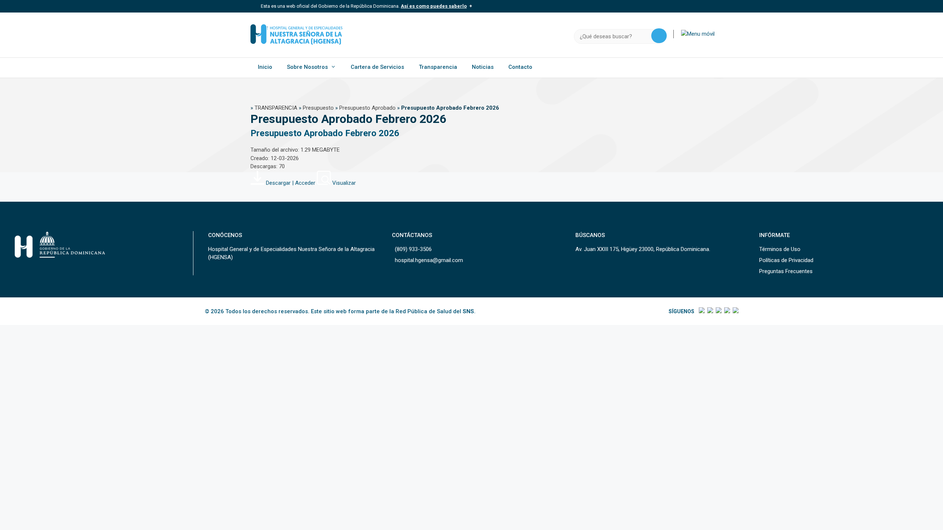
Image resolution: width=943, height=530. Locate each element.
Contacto (520, 67)
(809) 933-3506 (413, 249)
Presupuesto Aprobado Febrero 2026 (324, 133)
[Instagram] (718, 311)
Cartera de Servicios (377, 67)
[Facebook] (701, 311)
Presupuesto (318, 108)
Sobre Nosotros (307, 67)
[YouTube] (735, 311)
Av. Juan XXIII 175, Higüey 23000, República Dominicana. (642, 249)
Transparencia (438, 67)
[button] (698, 34)
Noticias (483, 67)
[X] (709, 311)
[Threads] (726, 311)
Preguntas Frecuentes (786, 271)
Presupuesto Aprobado (367, 108)
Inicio (265, 67)
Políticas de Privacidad (786, 260)
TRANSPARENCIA (276, 108)
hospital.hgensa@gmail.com (429, 260)
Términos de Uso (779, 249)
